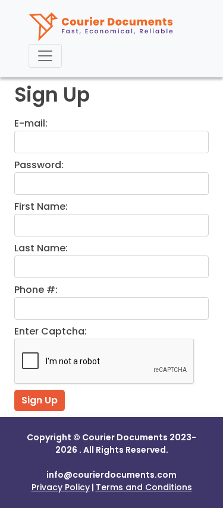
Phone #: (36, 289)
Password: (39, 165)
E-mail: (31, 123)
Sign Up (39, 400)
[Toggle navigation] (45, 56)
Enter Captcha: (50, 331)
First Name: (41, 206)
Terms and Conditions (144, 487)
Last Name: (41, 248)
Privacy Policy (61, 487)
